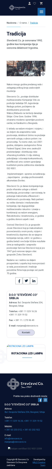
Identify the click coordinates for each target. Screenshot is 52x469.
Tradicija (34, 23)
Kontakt (26, 332)
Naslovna (11, 23)
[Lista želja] (34, 4)
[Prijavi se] (29, 4)
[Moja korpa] (41, 3)
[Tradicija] (26, 68)
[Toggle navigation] (41, 12)
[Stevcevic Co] (19, 7)
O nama (23, 23)
